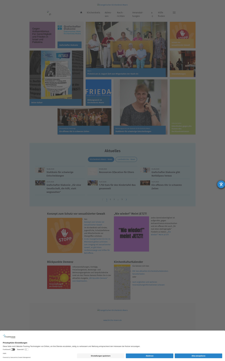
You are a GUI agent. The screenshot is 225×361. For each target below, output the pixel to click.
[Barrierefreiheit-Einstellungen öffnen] (221, 184)
